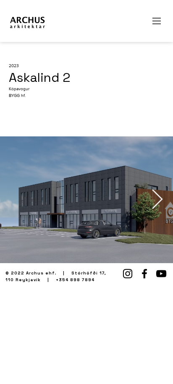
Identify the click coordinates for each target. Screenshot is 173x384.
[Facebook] (144, 273)
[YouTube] (161, 273)
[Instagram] (127, 273)
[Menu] (157, 21)
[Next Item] (157, 200)
